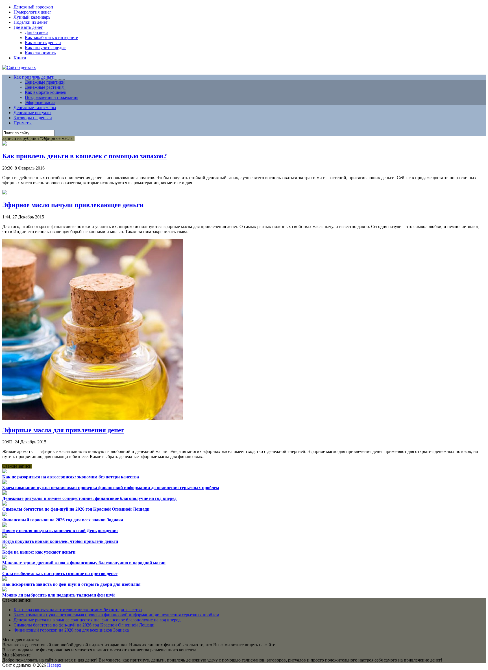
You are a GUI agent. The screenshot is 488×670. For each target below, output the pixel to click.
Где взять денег (28, 27)
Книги (20, 57)
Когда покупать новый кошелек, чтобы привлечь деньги (60, 541)
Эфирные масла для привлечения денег (63, 430)
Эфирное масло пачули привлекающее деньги (73, 205)
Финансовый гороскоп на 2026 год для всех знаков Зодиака (62, 519)
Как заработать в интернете (51, 37)
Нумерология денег (32, 12)
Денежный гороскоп (33, 7)
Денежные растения (44, 87)
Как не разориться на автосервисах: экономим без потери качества (70, 476)
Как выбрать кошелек (45, 92)
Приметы (23, 122)
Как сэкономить (40, 52)
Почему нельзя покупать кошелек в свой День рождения (60, 530)
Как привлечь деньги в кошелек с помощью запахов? (84, 156)
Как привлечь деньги (34, 77)
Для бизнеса (36, 32)
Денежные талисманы (35, 107)
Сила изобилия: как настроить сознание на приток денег (59, 573)
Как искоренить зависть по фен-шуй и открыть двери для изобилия (71, 584)
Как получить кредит (45, 47)
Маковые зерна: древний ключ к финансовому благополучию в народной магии (83, 562)
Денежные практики (45, 82)
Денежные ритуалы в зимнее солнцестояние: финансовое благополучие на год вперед (89, 498)
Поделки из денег (31, 22)
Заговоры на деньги (33, 117)
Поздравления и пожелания (51, 97)
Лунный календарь (32, 17)
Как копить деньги (43, 42)
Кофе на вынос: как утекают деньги (38, 552)
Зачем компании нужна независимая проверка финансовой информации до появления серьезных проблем (110, 487)
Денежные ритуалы (32, 112)
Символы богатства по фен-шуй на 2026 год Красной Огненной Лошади (75, 509)
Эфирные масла (40, 102)
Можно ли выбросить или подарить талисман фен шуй (58, 595)
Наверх (54, 665)
